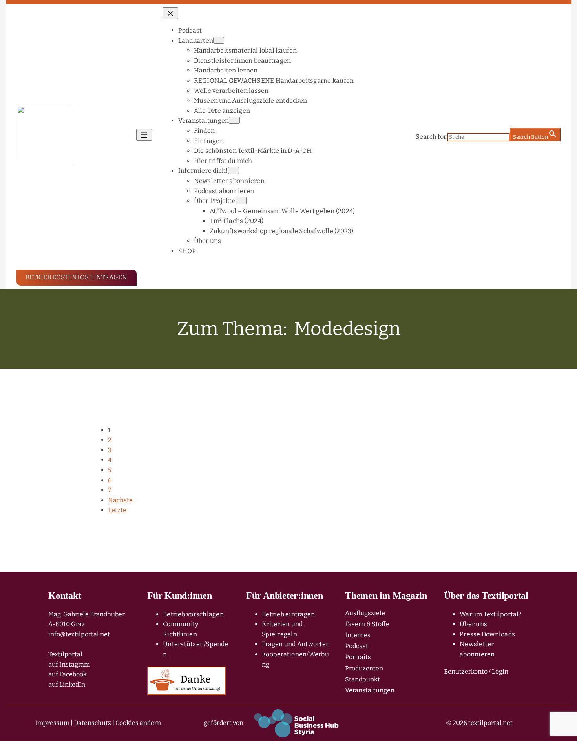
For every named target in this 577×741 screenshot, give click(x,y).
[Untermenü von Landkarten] (218, 40)
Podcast (356, 646)
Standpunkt (362, 679)
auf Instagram (69, 664)
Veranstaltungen (369, 690)
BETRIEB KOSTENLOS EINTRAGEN (76, 277)
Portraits (358, 657)
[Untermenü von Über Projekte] (241, 200)
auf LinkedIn (66, 684)
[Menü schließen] (170, 13)
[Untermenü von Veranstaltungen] (234, 120)
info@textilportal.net (79, 634)
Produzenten (364, 668)
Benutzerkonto (466, 671)
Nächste (120, 500)
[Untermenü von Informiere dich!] (233, 170)
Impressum (52, 723)
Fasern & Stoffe (367, 624)
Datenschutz (92, 723)
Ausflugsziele (365, 613)
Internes (358, 635)
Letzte (117, 510)
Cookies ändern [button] (138, 723)
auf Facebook (67, 674)
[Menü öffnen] (144, 135)
